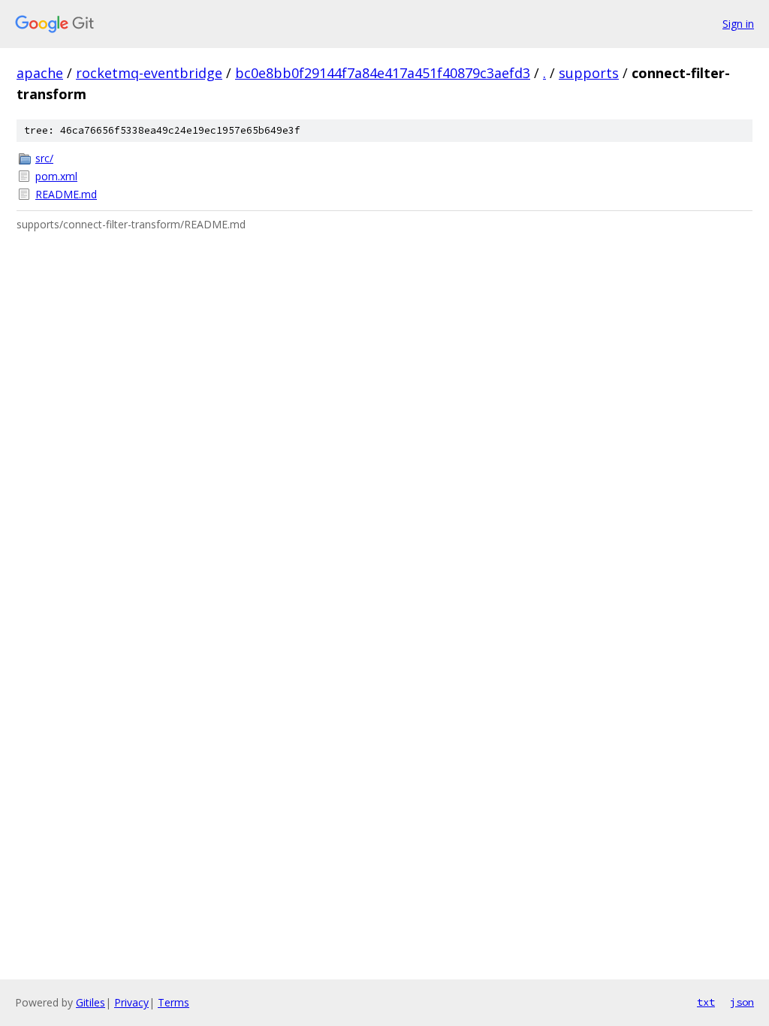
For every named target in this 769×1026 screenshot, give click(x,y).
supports (589, 73)
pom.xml (56, 176)
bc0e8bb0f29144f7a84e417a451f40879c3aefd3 (382, 73)
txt (706, 1002)
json (742, 1002)
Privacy (131, 1002)
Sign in (738, 24)
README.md (66, 194)
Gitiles (90, 1002)
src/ (44, 158)
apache (40, 73)
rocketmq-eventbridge (149, 73)
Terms (173, 1002)
